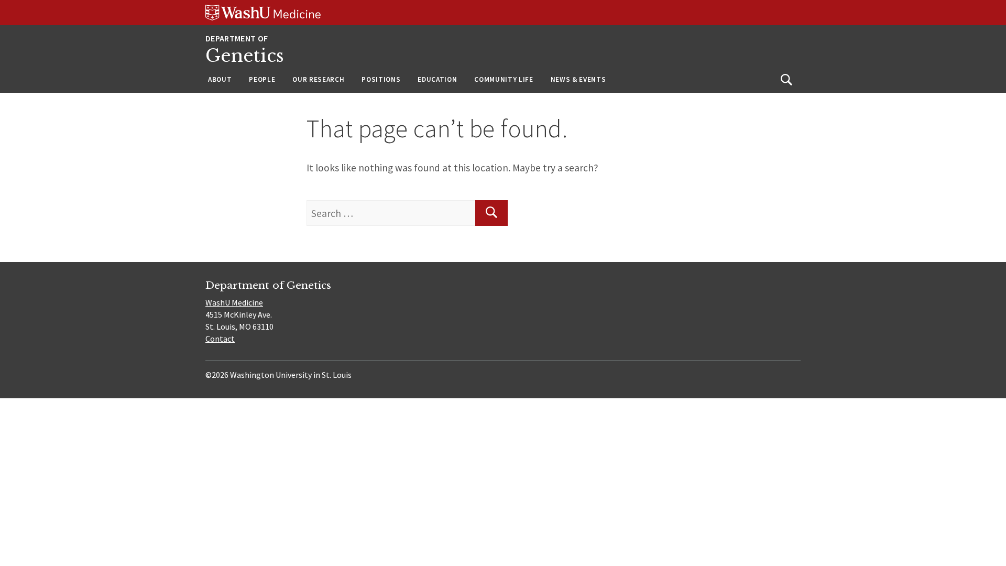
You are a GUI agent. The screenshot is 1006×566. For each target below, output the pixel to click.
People (262, 79)
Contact (220, 338)
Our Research (318, 79)
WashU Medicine (234, 302)
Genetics (244, 56)
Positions (381, 79)
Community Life (503, 79)
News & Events (578, 79)
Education (437, 79)
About (220, 79)
